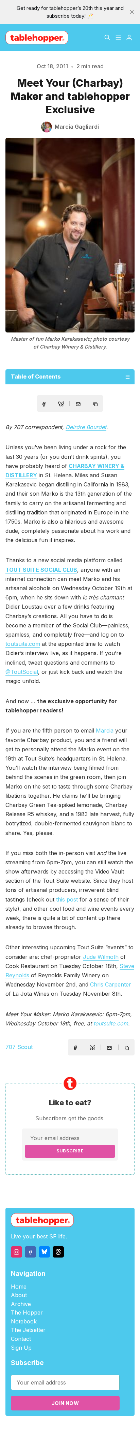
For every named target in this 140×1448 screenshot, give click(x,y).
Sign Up (21, 1347)
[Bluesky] (44, 1252)
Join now (65, 1403)
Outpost (114, 1428)
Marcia (104, 730)
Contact (21, 1338)
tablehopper (37, 1428)
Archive (21, 1304)
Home (19, 1286)
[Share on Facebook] (43, 404)
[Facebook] (30, 1252)
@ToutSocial (21, 671)
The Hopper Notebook (27, 1317)
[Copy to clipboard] (96, 404)
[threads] (58, 1252)
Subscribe (70, 1150)
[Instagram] (16, 1252)
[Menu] (118, 37)
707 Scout (19, 1047)
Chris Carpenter (110, 984)
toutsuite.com (22, 643)
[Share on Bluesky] (61, 404)
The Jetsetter (28, 1329)
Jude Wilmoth (101, 956)
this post (67, 899)
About (19, 1295)
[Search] (107, 37)
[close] (131, 11)
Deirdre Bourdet (86, 427)
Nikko (69, 1436)
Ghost (95, 1428)
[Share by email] (78, 404)
